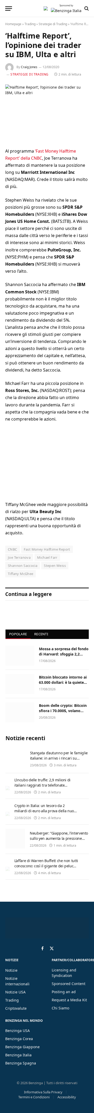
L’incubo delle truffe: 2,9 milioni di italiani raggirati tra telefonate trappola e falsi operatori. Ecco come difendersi (44, 787)
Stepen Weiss (55, 565)
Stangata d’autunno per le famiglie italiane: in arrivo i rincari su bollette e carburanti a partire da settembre (59, 760)
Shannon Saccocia (22, 565)
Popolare (18, 634)
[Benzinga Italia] (46, 8)
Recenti (41, 634)
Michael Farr (47, 557)
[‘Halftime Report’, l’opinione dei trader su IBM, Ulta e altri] (47, 111)
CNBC (12, 549)
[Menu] (8, 8)
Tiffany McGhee (20, 573)
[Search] (86, 8)
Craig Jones (29, 67)
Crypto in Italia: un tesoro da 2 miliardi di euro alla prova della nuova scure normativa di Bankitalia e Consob (46, 813)
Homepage (13, 24)
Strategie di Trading (53, 24)
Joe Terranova (19, 557)
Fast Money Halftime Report (47, 549)
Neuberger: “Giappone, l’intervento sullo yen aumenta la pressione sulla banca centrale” (59, 838)
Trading (30, 24)
